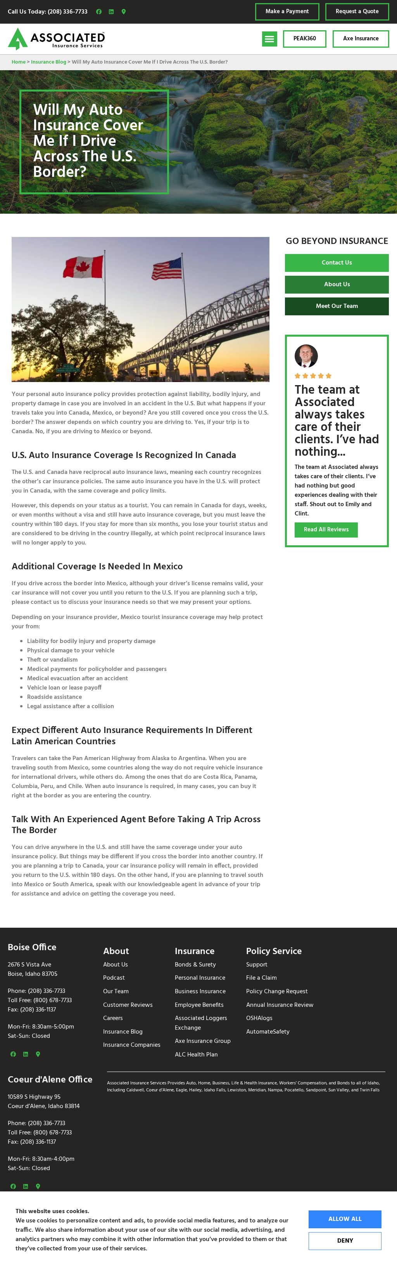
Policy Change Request (277, 992)
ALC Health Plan (196, 1055)
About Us (115, 965)
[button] (269, 39)
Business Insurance (200, 992)
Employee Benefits (199, 1005)
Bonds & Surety (195, 965)
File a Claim (261, 978)
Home (19, 62)
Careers (113, 1018)
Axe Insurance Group (203, 1041)
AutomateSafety (268, 1032)
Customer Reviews (128, 1005)
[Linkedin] (111, 11)
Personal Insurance (200, 978)
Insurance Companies (132, 1045)
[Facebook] (98, 11)
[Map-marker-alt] (123, 11)
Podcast (114, 978)
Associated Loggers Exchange (201, 1023)
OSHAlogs (259, 1018)
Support (257, 965)
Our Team (116, 992)
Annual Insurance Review (280, 1005)
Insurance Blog (48, 62)
